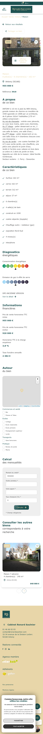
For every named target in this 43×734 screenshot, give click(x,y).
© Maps (26, 406)
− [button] (37, 382)
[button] (24, 591)
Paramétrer (18, 721)
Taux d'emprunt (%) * (13, 497)
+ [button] (37, 379)
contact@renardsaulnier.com (15, 632)
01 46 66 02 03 (9, 629)
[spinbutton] (21, 500)
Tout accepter (18, 726)
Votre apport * (11, 489)
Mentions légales (8, 690)
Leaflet (20, 406)
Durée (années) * (12, 481)
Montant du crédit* (12, 473)
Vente (11, 17)
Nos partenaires (8, 685)
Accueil (4, 17)
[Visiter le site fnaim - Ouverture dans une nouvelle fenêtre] (4, 673)
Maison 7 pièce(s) (13, 575)
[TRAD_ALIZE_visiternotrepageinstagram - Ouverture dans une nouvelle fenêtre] (5, 649)
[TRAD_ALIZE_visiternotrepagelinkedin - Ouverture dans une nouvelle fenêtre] (9, 649)
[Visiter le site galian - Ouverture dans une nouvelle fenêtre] (11, 673)
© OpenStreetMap (35, 406)
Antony (18, 17)
